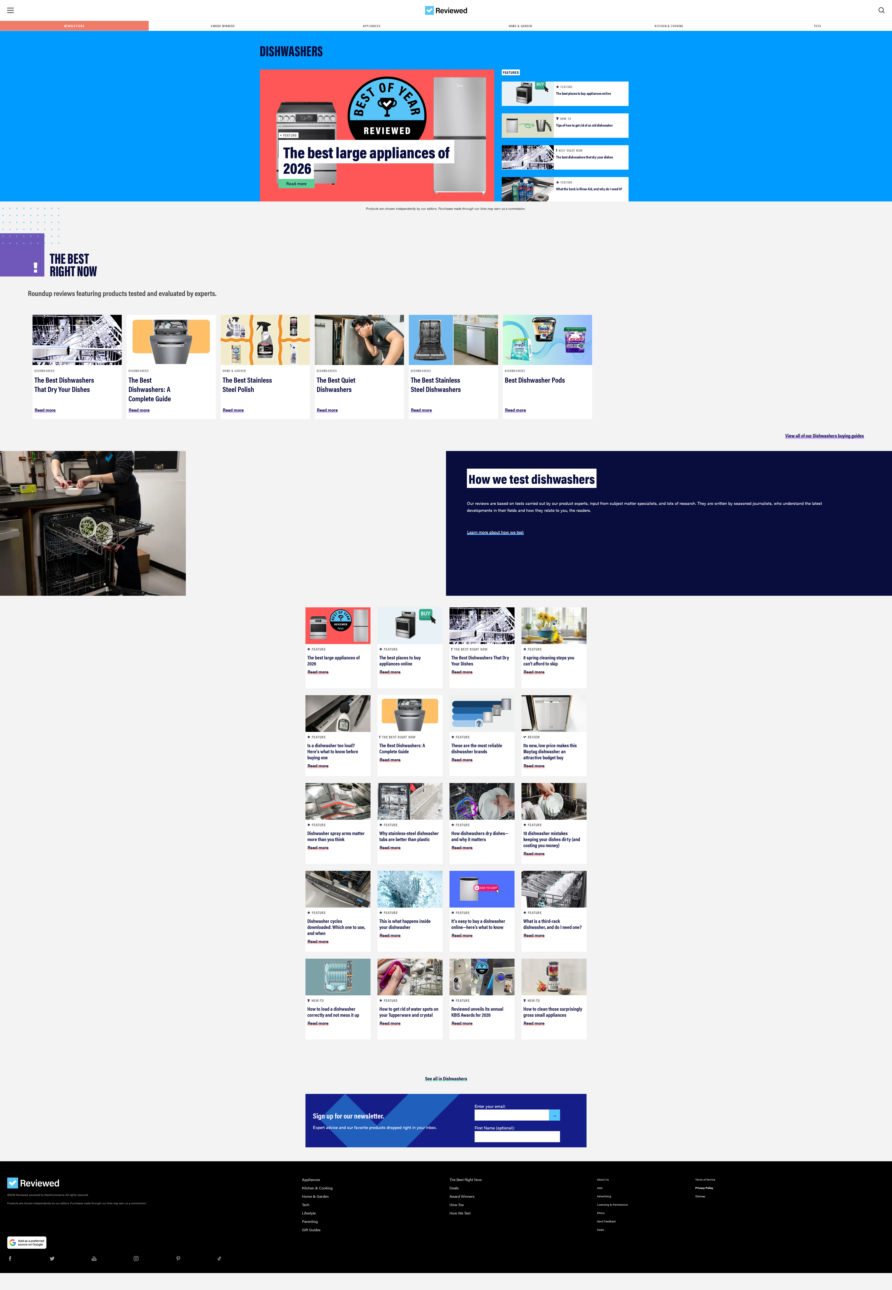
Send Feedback (606, 1221)
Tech (305, 1204)
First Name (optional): (495, 1128)
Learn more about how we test (495, 532)
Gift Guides (311, 1229)
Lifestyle (309, 1213)
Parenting (310, 1221)
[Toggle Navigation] (10, 10)
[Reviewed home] (446, 10)
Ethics (601, 1213)
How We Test (460, 1213)
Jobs (600, 1188)
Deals (454, 1188)
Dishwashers (44, 371)
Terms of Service (705, 1179)
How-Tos (456, 1204)
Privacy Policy (704, 1188)
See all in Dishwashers (446, 1078)
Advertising (604, 1196)
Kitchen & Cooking (669, 25)
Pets (817, 25)
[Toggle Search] (881, 10)
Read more (296, 183)
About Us (603, 1179)
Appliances (372, 25)
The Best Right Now (465, 1179)
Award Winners (223, 25)
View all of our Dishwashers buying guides (824, 435)
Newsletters (74, 25)
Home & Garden (520, 25)
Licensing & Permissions (612, 1204)
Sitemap (700, 1196)
